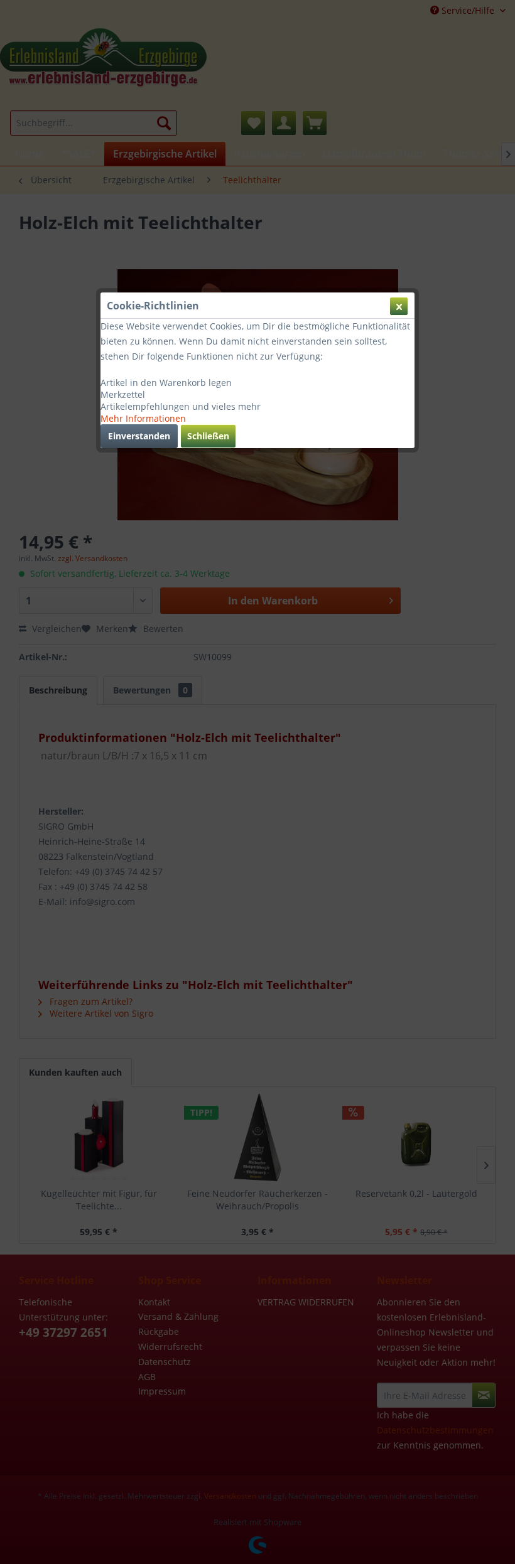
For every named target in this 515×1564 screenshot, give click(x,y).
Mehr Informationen (143, 418)
